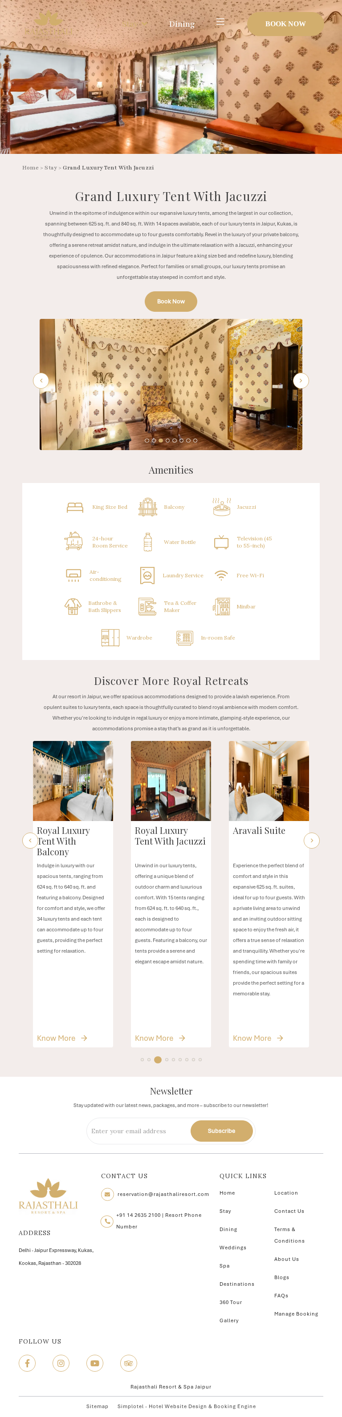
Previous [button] (41, 381)
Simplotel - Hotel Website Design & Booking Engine (187, 1406)
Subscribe (221, 1131)
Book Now (285, 24)
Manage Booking (296, 1314)
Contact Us (289, 1211)
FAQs (281, 1295)
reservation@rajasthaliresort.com (163, 1194)
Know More (79, 1038)
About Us (286, 1259)
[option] (171, 384)
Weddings (233, 1247)
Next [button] (301, 381)
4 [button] (164, 1060)
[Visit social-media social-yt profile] (94, 1363)
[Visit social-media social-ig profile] (61, 1363)
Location (286, 1193)
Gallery (229, 1320)
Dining (182, 24)
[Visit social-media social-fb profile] (27, 1363)
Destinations (237, 1284)
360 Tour (231, 1302)
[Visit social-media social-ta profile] (128, 1363)
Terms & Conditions (289, 1235)
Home (30, 167)
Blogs (281, 1277)
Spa (225, 1266)
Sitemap (97, 1406)
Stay (130, 24)
